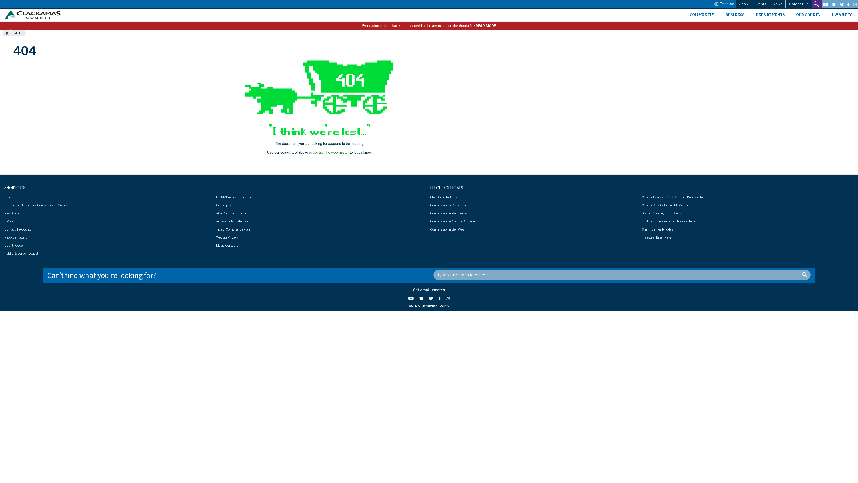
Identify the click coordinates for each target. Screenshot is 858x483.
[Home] (34, 15)
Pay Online (11, 213)
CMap (8, 221)
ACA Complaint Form (231, 213)
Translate (726, 4)
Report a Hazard (15, 237)
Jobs (743, 4)
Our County (808, 15)
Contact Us (799, 4)
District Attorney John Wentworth (665, 213)
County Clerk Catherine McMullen (665, 205)
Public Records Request (21, 253)
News (778, 4)
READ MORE (486, 26)
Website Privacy (227, 237)
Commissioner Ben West (447, 229)
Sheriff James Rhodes (657, 229)
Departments (770, 15)
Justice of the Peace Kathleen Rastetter (669, 221)
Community (702, 15)
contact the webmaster (331, 152)
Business (735, 15)
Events (760, 4)
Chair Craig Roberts (443, 197)
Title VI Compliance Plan (233, 229)
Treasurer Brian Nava (657, 237)
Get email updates (429, 290)
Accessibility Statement (232, 221)
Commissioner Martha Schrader (453, 221)
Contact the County (17, 229)
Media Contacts (227, 245)
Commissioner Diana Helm (449, 205)
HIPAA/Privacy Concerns (233, 197)
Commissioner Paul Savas (449, 213)
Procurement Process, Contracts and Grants (35, 205)
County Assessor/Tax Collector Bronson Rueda (675, 197)
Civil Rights (223, 205)
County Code (13, 245)
